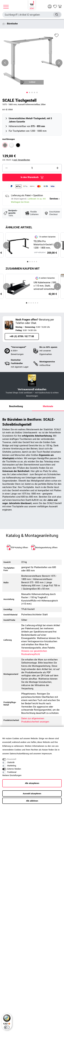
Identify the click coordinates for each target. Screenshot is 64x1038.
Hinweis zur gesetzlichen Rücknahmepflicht (34, 652)
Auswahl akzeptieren (32, 793)
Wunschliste (56, 35)
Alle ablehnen (32, 800)
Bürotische (12, 23)
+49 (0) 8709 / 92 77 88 (22, 336)
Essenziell (11, 759)
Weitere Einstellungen (11, 775)
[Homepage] (31, 4)
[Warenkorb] (60, 6)
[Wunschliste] (55, 6)
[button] (27, 92)
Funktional (11, 772)
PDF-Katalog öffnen (19, 547)
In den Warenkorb (30, 177)
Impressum (47, 753)
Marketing (11, 765)
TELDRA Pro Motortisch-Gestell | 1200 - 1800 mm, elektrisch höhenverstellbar (44, 244)
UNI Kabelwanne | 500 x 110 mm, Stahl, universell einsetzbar (45, 286)
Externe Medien (14, 769)
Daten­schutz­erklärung (19, 753)
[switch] (7, 1027)
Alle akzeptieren (32, 783)
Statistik (10, 762)
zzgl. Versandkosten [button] (21, 160)
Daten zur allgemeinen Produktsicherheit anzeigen (35, 720)
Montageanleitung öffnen (46, 547)
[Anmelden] (50, 6)
